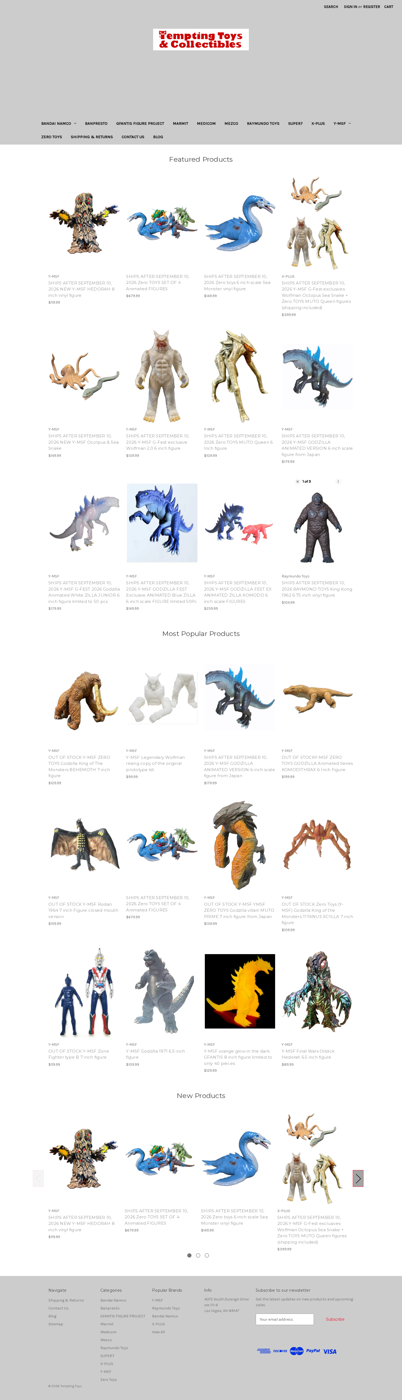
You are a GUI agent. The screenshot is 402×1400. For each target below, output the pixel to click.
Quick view (84, 218)
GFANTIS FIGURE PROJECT (140, 123)
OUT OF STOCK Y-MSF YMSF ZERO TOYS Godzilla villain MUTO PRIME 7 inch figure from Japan (239, 910)
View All (158, 1332)
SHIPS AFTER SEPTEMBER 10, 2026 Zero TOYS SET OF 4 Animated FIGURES (157, 282)
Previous (38, 1178)
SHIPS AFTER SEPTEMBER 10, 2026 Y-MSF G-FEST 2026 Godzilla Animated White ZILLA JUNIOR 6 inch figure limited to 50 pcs (84, 592)
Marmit (180, 123)
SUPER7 (295, 123)
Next (358, 1178)
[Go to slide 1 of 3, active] (189, 1255)
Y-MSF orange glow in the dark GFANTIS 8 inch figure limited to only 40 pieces (238, 1057)
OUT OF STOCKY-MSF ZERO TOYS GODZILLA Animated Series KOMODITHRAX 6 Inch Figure (317, 763)
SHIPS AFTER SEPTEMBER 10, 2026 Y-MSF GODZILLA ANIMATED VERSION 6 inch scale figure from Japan (317, 445)
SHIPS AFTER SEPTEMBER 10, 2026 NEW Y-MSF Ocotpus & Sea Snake (83, 442)
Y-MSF (340, 123)
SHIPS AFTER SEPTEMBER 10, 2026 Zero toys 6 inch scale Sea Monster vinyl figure (237, 282)
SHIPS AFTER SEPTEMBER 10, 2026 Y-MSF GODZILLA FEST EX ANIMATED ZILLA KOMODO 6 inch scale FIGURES (238, 592)
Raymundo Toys (263, 123)
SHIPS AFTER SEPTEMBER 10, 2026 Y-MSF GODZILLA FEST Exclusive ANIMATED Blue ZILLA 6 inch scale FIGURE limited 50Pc (161, 592)
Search (331, 6)
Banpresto (96, 123)
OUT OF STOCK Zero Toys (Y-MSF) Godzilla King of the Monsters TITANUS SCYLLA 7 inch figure (317, 913)
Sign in (350, 6)
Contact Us (133, 136)
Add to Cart (84, 228)
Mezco (231, 123)
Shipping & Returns (92, 136)
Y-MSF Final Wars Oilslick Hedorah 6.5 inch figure (308, 1054)
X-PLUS (318, 123)
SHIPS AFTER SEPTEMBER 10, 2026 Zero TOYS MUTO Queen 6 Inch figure (238, 442)
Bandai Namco (56, 123)
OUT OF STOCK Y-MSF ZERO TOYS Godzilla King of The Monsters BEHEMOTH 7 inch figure (79, 767)
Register (371, 6)
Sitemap (55, 1324)
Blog (158, 136)
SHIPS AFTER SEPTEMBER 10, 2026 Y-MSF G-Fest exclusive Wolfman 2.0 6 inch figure (157, 442)
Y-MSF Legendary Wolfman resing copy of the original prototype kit (155, 763)
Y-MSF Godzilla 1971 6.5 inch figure (155, 1054)
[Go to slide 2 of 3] (198, 1255)
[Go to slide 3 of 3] (207, 1255)
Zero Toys (51, 136)
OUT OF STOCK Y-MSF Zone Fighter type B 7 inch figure (78, 1054)
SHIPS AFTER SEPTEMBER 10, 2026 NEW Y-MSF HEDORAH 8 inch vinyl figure (81, 289)
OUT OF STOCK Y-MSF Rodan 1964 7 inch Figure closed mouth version (83, 910)
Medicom (206, 123)
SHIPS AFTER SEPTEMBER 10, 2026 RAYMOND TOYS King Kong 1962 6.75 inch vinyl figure (317, 589)
